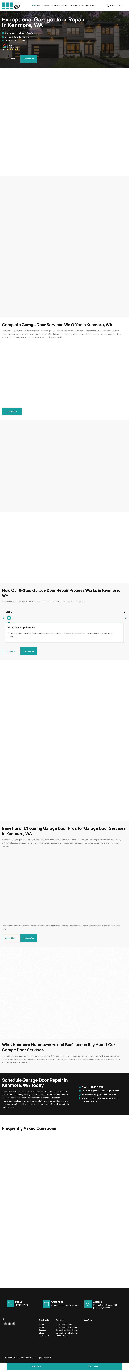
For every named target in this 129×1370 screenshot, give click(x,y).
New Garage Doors (60, 6)
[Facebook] (5, 1323)
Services (47, 6)
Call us (18, 1302)
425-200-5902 (116, 6)
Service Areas (89, 6)
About (39, 6)
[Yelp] (9, 1323)
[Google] (13, 1323)
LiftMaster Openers (76, 6)
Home (34, 6)
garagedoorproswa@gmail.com (65, 1305)
